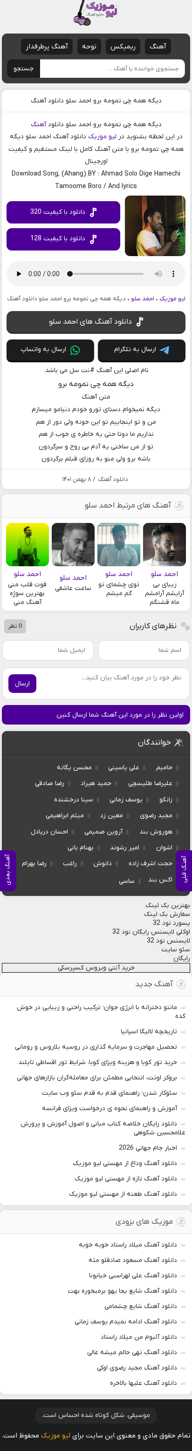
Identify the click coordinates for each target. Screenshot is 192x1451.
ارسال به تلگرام (135, 349)
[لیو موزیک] (96, 13)
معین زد (111, 815)
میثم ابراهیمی (65, 815)
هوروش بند (155, 831)
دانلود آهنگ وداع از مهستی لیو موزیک (125, 1163)
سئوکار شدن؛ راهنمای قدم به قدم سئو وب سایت (109, 1093)
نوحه (89, 46)
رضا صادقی (49, 783)
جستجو (24, 68)
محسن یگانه (74, 767)
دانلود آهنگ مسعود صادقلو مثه (133, 1260)
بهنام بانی (81, 847)
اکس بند (160, 879)
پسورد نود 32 (171, 923)
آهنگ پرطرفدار (47, 46)
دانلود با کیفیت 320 (57, 212)
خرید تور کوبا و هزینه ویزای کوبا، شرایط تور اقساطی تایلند (97, 1062)
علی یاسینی (123, 767)
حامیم (164, 767)
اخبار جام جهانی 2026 (148, 1148)
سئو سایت (175, 949)
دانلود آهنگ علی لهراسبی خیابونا (133, 1275)
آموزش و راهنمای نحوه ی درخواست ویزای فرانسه (109, 1108)
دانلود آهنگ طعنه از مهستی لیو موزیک (123, 1194)
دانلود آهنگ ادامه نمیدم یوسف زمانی (126, 1321)
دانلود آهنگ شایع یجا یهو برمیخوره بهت (122, 1291)
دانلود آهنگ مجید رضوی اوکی (137, 1367)
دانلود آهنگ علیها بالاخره (143, 1383)
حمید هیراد (96, 783)
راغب (70, 863)
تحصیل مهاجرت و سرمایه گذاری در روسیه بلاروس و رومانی (96, 1047)
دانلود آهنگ (113, 479)
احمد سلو (142, 299)
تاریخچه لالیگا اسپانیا (149, 1031)
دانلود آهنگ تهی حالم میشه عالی (132, 1352)
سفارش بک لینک (167, 914)
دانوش (102, 863)
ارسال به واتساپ (43, 349)
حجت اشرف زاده (150, 863)
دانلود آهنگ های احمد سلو (90, 321)
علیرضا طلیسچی (150, 783)
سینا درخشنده (73, 799)
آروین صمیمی (103, 831)
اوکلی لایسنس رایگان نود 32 (151, 932)
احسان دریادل (49, 831)
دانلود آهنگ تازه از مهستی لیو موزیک (126, 1178)
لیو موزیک (102, 136)
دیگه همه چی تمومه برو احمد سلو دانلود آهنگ (96, 100)
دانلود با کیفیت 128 (57, 238)
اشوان (164, 847)
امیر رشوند (124, 847)
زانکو (165, 799)
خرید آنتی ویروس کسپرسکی (96, 967)
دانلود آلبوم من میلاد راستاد (139, 1337)
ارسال (22, 683)
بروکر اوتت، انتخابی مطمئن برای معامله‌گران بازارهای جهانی (97, 1077)
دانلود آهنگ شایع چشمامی (140, 1306)
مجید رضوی (156, 815)
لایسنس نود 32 (168, 940)
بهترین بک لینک (167, 905)
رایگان (181, 958)
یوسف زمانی (126, 799)
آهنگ (158, 46)
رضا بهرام (34, 863)
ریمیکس (123, 46)
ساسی (127, 881)
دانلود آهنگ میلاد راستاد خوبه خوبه (128, 1245)
